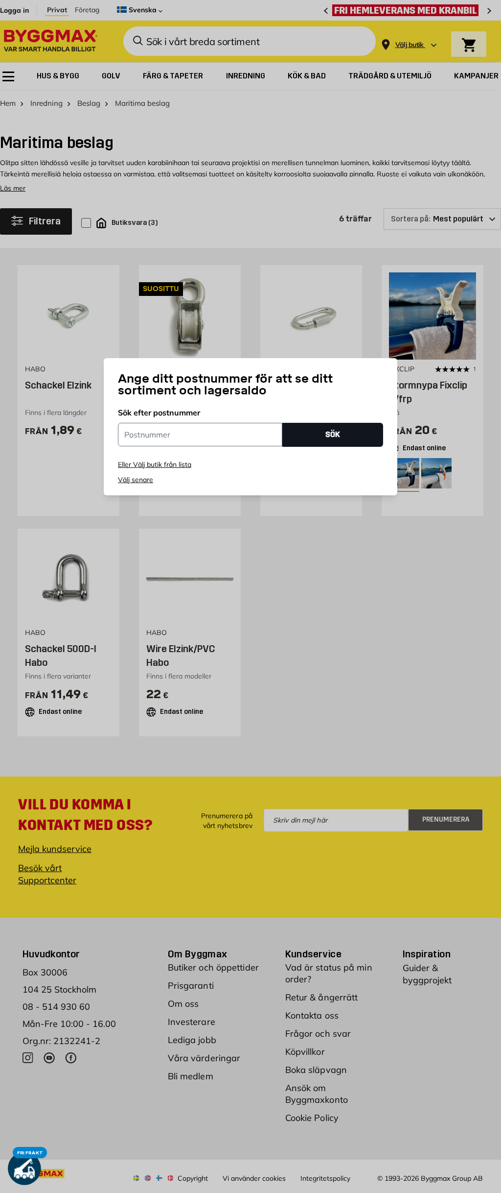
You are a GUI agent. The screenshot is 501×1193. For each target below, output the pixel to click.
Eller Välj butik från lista (154, 464)
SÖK (332, 434)
